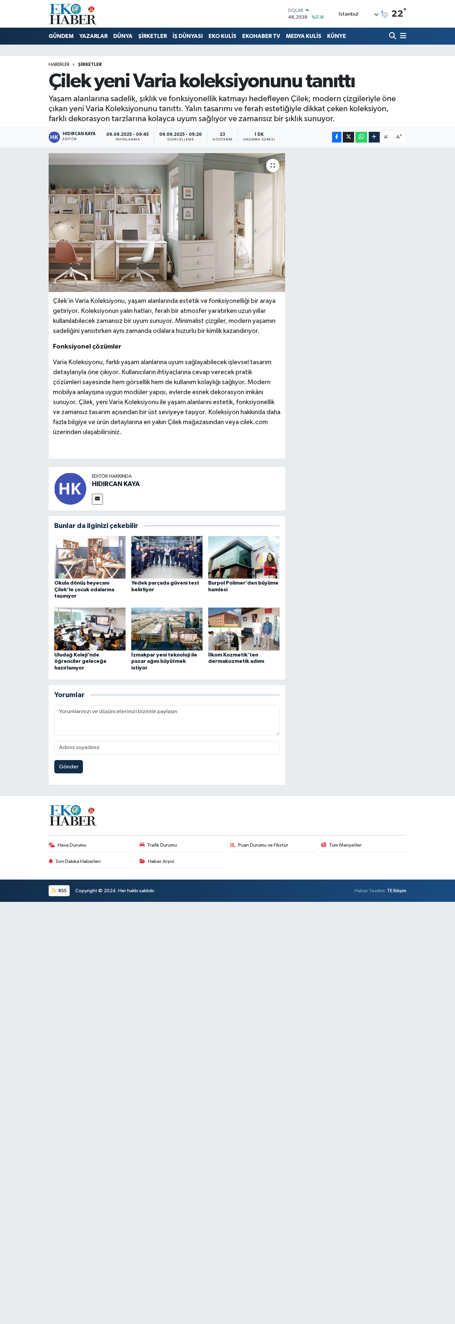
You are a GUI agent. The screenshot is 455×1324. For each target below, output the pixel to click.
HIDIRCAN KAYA (116, 484)
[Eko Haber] (74, 13)
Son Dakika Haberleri (78, 861)
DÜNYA (123, 36)
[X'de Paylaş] (348, 137)
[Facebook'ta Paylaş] (336, 137)
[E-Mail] (97, 499)
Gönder (69, 767)
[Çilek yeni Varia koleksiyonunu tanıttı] (167, 222)
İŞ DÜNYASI (188, 36)
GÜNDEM (61, 36)
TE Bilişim (396, 890)
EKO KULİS (222, 36)
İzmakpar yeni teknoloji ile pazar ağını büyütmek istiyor (164, 661)
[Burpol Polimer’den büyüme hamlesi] (243, 557)
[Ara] (393, 36)
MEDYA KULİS (303, 36)
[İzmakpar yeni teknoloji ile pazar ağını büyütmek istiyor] (167, 629)
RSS (62, 890)
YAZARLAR (93, 36)
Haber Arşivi (161, 861)
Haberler (59, 64)
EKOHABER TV (261, 36)
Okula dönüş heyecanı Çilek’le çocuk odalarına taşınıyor (84, 589)
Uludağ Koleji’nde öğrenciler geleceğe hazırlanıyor (80, 661)
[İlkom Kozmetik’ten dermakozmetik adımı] (243, 629)
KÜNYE (336, 36)
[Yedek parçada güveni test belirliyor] (167, 557)
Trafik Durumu (162, 845)
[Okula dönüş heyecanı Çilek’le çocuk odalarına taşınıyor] (90, 557)
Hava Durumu (72, 845)
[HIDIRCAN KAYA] (70, 488)
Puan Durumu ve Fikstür (263, 845)
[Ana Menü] (402, 36)
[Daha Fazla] (374, 137)
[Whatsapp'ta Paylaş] (361, 137)
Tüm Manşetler (345, 845)
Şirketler (90, 64)
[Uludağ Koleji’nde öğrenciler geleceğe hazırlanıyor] (90, 629)
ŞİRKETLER (152, 36)
